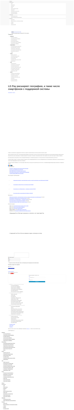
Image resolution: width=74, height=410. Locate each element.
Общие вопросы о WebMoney (15, 43)
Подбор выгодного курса (7, 399)
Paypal (12, 7)
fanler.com (28, 328)
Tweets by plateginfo (11, 271)
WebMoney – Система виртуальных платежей (17, 284)
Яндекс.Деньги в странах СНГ (7, 348)
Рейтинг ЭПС (5, 392)
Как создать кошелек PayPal (18, 208)
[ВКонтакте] (8, 165)
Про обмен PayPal (13, 58)
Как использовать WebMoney (14, 41)
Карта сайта (11, 325)
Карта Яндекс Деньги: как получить (15, 47)
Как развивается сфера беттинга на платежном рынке (18, 198)
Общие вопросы (5, 359)
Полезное (11, 18)
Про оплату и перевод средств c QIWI (17, 302)
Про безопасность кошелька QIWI (15, 64)
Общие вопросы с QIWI (6, 370)
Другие (3, 371)
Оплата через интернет (14, 12)
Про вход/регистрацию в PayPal (16, 321)
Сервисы (12, 22)
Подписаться (37, 281)
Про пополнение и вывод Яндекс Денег (17, 312)
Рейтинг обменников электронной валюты (16, 17)
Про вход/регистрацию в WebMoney (15, 38)
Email (9, 259)
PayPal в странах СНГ (14, 316)
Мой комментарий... (11, 257)
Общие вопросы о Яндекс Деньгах (15, 48)
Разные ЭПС (12, 78)
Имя (9, 258)
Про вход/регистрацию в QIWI (15, 301)
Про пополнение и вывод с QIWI (15, 68)
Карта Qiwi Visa (13, 296)
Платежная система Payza (14, 75)
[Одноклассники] (9, 165)
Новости (11, 1)
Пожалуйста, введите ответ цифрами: (14, 264)
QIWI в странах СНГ (13, 63)
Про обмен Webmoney (14, 290)
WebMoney (12, 36)
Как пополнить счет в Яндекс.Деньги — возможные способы (19, 199)
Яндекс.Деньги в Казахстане (22, 209)
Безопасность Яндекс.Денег (15, 306)
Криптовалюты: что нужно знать (15, 74)
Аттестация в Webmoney (14, 37)
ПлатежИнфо (10, 92)
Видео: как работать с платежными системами (10, 404)
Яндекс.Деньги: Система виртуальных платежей (17, 305)
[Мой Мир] (10, 165)
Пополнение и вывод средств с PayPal (16, 59)
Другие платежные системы (14, 8)
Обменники (11, 14)
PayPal (11, 53)
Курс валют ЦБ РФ (13, 24)
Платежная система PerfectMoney (15, 73)
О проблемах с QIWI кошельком (15, 69)
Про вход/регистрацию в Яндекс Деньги (16, 46)
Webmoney (5, 388)
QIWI (11, 3)
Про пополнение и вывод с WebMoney (16, 42)
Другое (12, 52)
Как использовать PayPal (14, 57)
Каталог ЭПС (12, 19)
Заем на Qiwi (13, 295)
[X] (11, 165)
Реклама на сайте (12, 324)
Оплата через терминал (14, 13)
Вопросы (12, 23)
